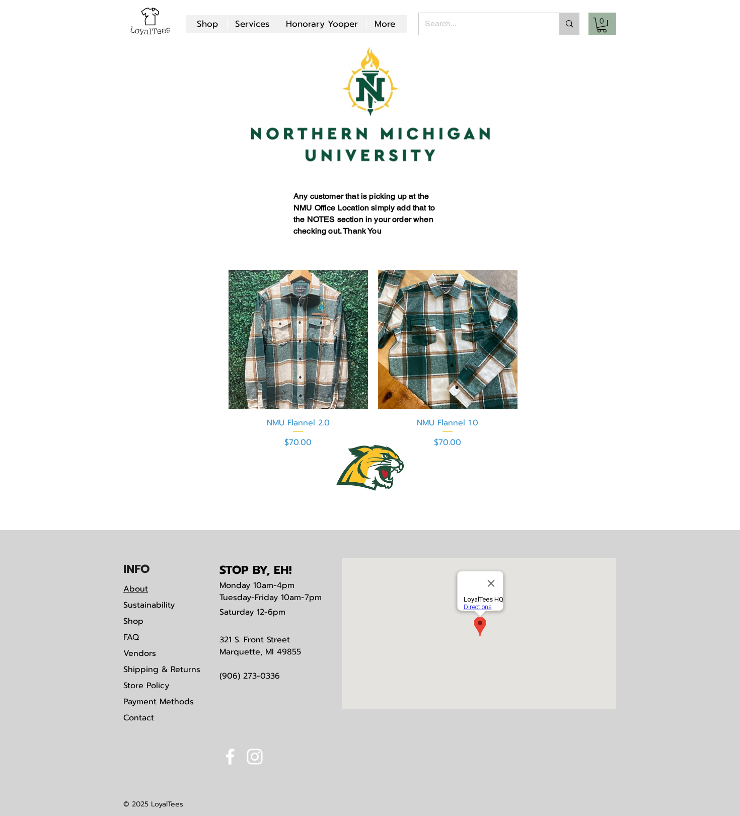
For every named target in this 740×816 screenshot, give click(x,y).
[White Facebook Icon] (230, 756)
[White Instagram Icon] (254, 756)
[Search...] (569, 24)
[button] (602, 25)
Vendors (139, 653)
